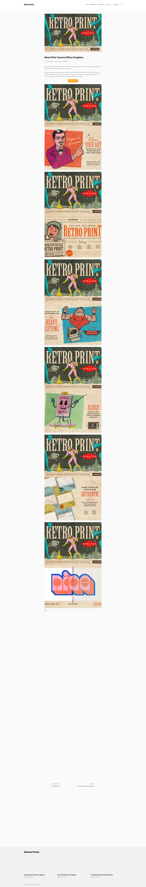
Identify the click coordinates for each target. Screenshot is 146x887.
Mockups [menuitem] (108, 4)
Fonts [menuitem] (87, 4)
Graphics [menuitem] (93, 4)
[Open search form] (121, 4)
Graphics (65, 61)
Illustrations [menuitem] (100, 4)
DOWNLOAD (73, 80)
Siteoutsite (29, 4)
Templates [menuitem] (115, 4)
